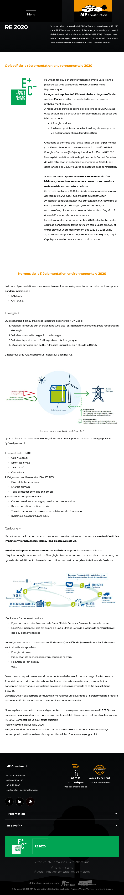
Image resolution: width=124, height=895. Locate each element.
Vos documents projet (75, 787)
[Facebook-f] (9, 801)
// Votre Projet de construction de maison (62, 871)
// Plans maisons (62, 867)
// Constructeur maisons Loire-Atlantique (62, 862)
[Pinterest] (30, 801)
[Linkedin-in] (19, 801)
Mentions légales (104, 889)
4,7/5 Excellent (99, 778)
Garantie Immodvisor (100, 782)
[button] (31, 11)
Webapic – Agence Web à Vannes (77, 889)
